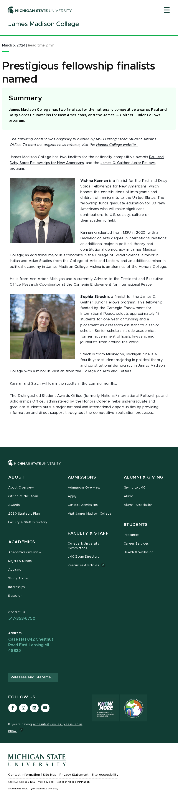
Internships (16, 587)
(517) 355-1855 (27, 782)
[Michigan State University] (40, 10)
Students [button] (136, 525)
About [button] (16, 477)
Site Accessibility (105, 774)
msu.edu (49, 782)
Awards (14, 505)
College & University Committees (83, 546)
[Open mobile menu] (167, 10)
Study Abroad (18, 578)
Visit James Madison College (90, 513)
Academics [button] (21, 542)
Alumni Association (138, 505)
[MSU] (34, 467)
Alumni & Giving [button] (143, 477)
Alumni (129, 496)
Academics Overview (25, 552)
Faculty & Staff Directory (27, 522)
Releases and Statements (34, 677)
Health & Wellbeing (139, 552)
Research (15, 595)
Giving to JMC (134, 487)
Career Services (136, 543)
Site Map (50, 774)
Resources (131, 535)
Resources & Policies (83, 565)
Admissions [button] (82, 477)
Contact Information (24, 774)
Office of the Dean (23, 496)
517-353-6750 (21, 618)
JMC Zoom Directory (84, 556)
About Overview (21, 487)
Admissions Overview (84, 487)
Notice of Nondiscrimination (73, 782)
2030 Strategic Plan (24, 513)
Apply (72, 496)
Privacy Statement (74, 774)
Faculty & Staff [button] (88, 533)
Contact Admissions (83, 505)
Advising (14, 569)
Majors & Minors (20, 561)
